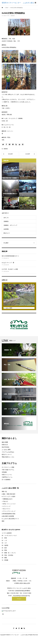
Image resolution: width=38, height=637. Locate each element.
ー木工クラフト (6, 509)
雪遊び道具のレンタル (8, 457)
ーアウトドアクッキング (8, 511)
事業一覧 (4, 491)
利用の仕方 (5, 444)
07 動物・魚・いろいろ (9, 553)
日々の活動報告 (6, 479)
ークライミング (6, 506)
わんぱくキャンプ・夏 (8, 262)
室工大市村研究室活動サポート (10, 256)
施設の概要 (5, 442)
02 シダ (4, 540)
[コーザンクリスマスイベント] (27, 186)
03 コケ (4, 543)
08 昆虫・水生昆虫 (7, 555)
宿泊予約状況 (5, 447)
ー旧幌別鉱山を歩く (7, 499)
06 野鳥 (4, 550)
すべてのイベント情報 (8, 467)
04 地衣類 (5, 545)
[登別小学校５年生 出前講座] (10, 169)
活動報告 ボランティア (10, 225)
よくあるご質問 (6, 449)
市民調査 (4, 472)
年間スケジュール (7, 474)
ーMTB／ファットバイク (9, 504)
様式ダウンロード (7, 454)
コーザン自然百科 (7, 533)
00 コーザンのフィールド (9, 535)
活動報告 (13, 15)
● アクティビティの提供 (8, 496)
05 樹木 (4, 548)
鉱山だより (7, 233)
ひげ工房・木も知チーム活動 (10, 269)
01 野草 (4, 538)
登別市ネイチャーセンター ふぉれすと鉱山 (18, 3)
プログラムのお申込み (8, 452)
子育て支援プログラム (8, 469)
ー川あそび (5, 501)
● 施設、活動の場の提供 (8, 494)
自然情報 (6, 229)
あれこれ (6, 217)
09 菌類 (4, 557)
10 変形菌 (5, 560)
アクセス (19, 599)
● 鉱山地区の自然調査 (8, 516)
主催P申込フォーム (7, 477)
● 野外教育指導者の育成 (8, 513)
